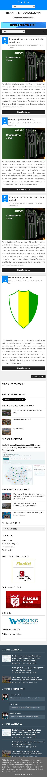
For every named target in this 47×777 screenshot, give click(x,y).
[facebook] (18, 2)
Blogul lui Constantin (23, 13)
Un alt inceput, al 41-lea (20, 277)
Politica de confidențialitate (12, 634)
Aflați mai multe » (23, 112)
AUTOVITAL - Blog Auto (10, 544)
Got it (30, 775)
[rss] (28, 2)
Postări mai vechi (38, 376)
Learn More (20, 775)
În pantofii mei (18, 429)
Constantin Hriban (15, 695)
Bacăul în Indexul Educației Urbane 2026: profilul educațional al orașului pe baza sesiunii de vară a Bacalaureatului (21, 447)
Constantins (29, 123)
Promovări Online (8, 547)
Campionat (28, 281)
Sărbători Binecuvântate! (22, 420)
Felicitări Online (7, 550)
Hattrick (11, 48)
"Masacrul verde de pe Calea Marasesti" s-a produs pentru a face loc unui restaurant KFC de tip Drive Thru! (29, 496)
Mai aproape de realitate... (21, 119)
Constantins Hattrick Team (33, 45)
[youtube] (25, 2)
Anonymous (13, 704)
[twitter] (21, 2)
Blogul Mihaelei (7, 540)
